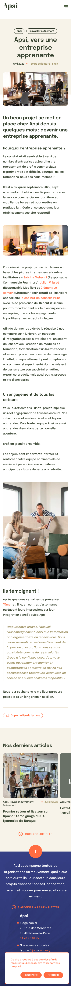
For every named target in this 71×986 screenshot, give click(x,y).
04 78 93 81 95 (29, 938)
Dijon (33, 950)
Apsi (19, 31)
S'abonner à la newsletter (38, 907)
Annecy (45, 950)
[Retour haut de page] (35, 851)
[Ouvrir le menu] (66, 6)
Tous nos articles (39, 834)
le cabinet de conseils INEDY (41, 298)
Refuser (53, 975)
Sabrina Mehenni (35, 277)
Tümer (7, 604)
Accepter (31, 975)
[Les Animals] (10, 6)
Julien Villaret (49, 282)
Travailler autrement (41, 31)
